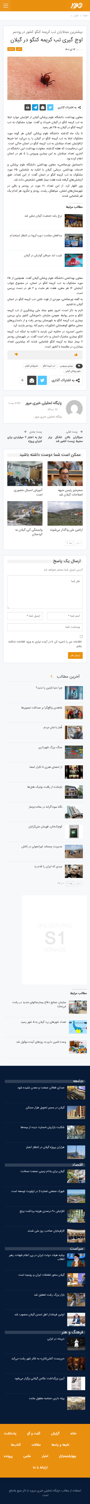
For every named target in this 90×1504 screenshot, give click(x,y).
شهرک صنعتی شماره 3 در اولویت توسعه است (37, 1191)
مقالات (36, 1445)
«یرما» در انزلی (55, 1339)
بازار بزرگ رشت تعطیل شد (49, 1294)
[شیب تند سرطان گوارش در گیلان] (74, 260)
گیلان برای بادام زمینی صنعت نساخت (42, 1171)
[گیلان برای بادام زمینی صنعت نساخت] (76, 1176)
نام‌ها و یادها (60, 1445)
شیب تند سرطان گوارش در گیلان (43, 255)
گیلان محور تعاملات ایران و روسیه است (41, 1275)
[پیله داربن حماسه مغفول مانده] (76, 1403)
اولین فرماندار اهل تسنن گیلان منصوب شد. (39, 1314)
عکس (27, 1456)
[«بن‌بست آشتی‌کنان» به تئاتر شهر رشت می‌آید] (76, 1363)
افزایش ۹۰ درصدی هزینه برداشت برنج (42, 1211)
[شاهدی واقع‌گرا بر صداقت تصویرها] (74, 712)
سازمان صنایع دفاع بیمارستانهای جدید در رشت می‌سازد (39, 1004)
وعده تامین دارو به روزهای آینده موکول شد (41, 1042)
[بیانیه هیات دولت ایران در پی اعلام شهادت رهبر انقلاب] (76, 1260)
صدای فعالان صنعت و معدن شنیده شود (40, 1087)
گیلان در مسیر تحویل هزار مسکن (45, 1107)
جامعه (11, 49)
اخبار (19, 49)
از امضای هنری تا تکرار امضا (46, 767)
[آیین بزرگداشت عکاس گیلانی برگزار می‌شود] (76, 1383)
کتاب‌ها (16, 1445)
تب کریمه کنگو (49, 366)
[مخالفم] (16, 354)
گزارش (55, 1433)
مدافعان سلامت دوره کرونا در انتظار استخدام (36, 235)
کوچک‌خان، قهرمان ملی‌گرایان (45, 826)
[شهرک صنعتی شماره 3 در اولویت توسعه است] (76, 1196)
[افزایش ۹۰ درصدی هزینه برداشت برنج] (76, 1216)
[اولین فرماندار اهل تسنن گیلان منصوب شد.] (76, 1319)
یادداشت (10, 1433)
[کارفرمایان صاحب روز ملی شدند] (76, 1236)
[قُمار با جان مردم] (74, 732)
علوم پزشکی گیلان (73, 371)
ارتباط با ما (40, 1467)
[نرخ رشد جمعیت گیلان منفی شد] (74, 220)
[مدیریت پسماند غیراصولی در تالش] (74, 851)
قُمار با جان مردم (53, 727)
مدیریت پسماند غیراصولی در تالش (41, 846)
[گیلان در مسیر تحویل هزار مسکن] (76, 1112)
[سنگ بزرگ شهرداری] (74, 752)
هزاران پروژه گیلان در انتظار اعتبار (45, 1147)
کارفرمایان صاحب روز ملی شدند (45, 1231)
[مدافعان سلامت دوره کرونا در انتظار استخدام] (74, 240)
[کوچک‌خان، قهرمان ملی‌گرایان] (74, 831)
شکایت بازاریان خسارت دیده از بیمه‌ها (42, 1127)
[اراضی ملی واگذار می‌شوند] (65, 513)
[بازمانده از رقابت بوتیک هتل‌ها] (74, 792)
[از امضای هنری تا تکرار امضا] (74, 772)
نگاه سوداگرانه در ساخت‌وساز (45, 807)
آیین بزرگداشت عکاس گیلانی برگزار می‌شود (39, 1378)
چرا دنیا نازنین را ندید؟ (49, 687)
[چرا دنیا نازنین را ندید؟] (74, 692)
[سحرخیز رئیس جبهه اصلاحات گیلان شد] (65, 473)
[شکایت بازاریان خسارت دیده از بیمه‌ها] (76, 1132)
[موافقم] (76, 354)
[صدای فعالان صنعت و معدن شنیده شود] (76, 1092)
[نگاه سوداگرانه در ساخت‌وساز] (74, 812)
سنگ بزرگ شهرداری (50, 747)
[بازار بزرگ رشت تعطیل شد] (76, 1299)
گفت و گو (33, 1433)
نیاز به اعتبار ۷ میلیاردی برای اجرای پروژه (24, 439)
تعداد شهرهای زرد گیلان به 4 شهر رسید (43, 1022)
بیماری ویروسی (66, 366)
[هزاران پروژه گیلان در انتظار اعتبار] (76, 1152)
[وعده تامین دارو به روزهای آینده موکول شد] (78, 1047)
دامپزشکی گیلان (31, 366)
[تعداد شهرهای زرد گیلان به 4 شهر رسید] (78, 1027)
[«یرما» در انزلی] (76, 1344)
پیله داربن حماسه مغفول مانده (46, 1398)
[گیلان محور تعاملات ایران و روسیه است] (76, 1280)
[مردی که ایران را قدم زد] (74, 871)
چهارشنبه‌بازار (67, 1456)
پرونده (8, 1456)
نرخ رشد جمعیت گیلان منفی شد (43, 215)
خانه (73, 1433)
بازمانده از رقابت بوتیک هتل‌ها (44, 787)
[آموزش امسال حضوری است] (24, 473)
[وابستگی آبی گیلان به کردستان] (24, 513)
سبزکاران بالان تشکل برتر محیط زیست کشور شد (65, 439)
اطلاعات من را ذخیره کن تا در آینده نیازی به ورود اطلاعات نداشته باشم (45, 644)
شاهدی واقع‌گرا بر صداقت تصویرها (41, 707)
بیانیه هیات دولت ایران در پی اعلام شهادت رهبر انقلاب (36, 1257)
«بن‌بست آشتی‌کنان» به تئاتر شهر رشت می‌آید (37, 1358)
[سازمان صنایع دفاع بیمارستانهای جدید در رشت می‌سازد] (78, 1007)
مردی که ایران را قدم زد (48, 866)
